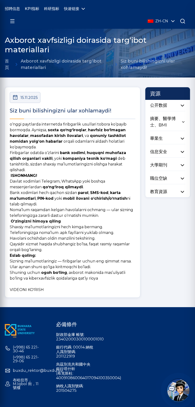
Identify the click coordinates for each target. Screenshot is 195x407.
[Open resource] (12, 21)
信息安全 (158, 151)
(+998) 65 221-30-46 (26, 349)
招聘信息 (12, 8)
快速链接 (71, 8)
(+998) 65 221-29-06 (26, 359)
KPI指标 (32, 8)
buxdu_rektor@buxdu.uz (38, 371)
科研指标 (51, 8)
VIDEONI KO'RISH (27, 289)
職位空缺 (158, 178)
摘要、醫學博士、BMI (163, 122)
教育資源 (158, 191)
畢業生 (156, 138)
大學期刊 (158, 165)
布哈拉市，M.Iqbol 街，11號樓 (26, 384)
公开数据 (158, 105)
